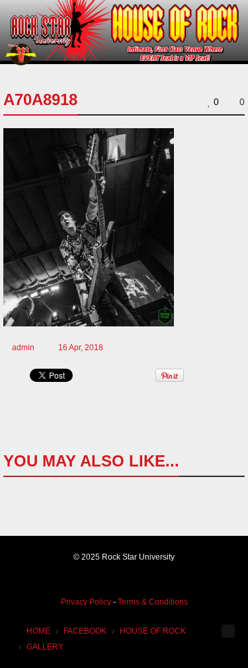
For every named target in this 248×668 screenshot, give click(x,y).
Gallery (44, 646)
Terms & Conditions (153, 602)
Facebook (84, 631)
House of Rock (153, 631)
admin (23, 347)
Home (38, 631)
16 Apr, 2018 (80, 347)
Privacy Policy (86, 602)
